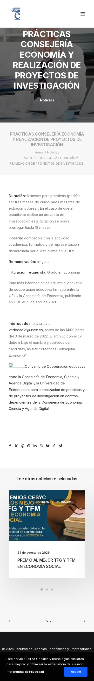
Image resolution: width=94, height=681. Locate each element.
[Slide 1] (41, 589)
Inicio (46, 620)
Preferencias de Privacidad (25, 671)
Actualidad (65, 502)
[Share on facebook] (10, 446)
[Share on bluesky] (47, 446)
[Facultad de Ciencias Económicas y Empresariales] (16, 14)
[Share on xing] (54, 446)
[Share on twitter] (16, 446)
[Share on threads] (22, 446)
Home (39, 152)
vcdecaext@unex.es (26, 330)
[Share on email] (60, 446)
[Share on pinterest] (29, 446)
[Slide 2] (47, 589)
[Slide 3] (52, 589)
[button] (83, 14)
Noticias (47, 100)
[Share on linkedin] (35, 446)
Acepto (76, 671)
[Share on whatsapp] (41, 446)
